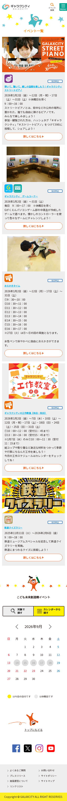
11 (50, 655)
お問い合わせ (48, 770)
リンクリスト (16, 786)
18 (50, 663)
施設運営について (19, 780)
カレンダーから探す (52, 611)
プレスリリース (17, 775)
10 (41, 655)
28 (16, 679)
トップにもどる (33, 730)
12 (58, 655)
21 (16, 671)
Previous (17, 626)
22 (25, 671)
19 (58, 663)
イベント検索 (52, 8)
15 (25, 663)
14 (16, 663)
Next (50, 626)
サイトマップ (48, 780)
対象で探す (21, 611)
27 (8, 679)
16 (33, 663)
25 (50, 671)
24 (41, 671)
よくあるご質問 (17, 770)
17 (41, 663)
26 (58, 671)
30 (33, 679)
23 (33, 671)
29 (25, 679)
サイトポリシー (49, 775)
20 (8, 671)
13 (8, 663)
